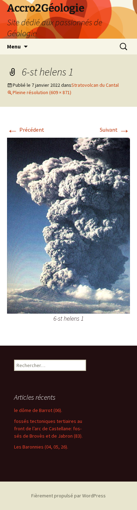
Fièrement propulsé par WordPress (68, 495)
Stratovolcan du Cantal (95, 85)
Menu (14, 46)
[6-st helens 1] (68, 224)
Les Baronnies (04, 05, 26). (41, 447)
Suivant (115, 129)
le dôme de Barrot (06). (38, 410)
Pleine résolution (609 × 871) (42, 92)
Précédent (25, 129)
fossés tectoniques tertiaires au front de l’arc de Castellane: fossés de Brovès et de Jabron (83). (48, 428)
